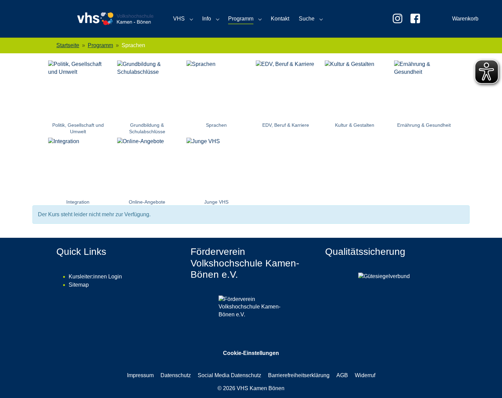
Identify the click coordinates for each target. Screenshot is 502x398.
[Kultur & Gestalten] (355, 90)
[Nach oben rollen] (487, 383)
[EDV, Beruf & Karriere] (285, 90)
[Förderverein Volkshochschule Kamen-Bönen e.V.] (251, 308)
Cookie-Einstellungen (251, 353)
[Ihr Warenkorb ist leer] (377, 18)
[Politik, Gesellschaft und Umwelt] (78, 90)
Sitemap (79, 285)
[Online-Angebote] (147, 167)
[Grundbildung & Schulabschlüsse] (147, 90)
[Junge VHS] (216, 167)
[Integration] (78, 167)
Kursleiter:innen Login (95, 276)
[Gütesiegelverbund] (385, 297)
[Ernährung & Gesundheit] (424, 90)
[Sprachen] (216, 90)
